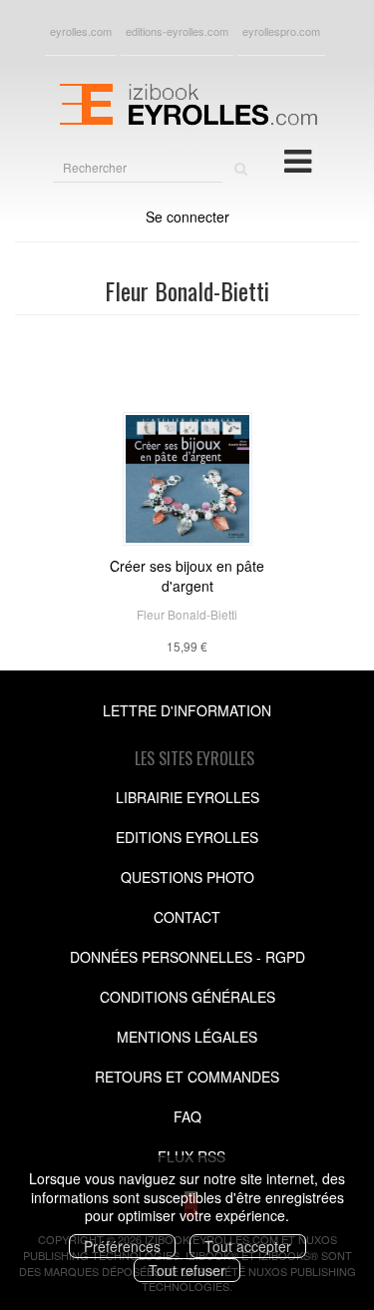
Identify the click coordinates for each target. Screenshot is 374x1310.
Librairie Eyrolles (187, 797)
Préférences (122, 1246)
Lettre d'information (187, 710)
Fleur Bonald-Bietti (187, 614)
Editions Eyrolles (187, 837)
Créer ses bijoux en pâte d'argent (187, 576)
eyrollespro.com (281, 31)
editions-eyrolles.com (177, 31)
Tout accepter (247, 1246)
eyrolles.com (81, 31)
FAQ (187, 1116)
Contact (187, 917)
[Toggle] (297, 160)
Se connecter (187, 216)
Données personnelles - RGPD (187, 957)
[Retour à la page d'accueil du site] (187, 102)
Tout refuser (187, 1270)
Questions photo (187, 877)
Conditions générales (187, 997)
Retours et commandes (187, 1077)
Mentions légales (187, 1037)
